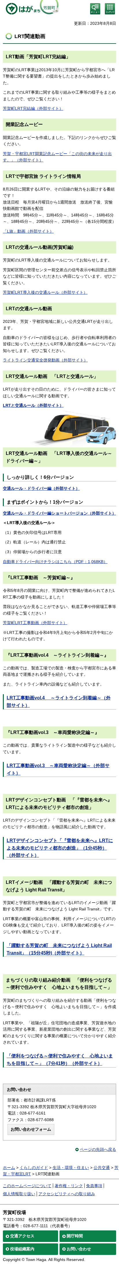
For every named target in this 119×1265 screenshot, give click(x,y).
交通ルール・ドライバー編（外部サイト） (41, 488)
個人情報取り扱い (19, 1193)
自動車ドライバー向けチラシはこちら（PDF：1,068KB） (55, 561)
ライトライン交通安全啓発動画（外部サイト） (45, 360)
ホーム (9, 1167)
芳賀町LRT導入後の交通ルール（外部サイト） (45, 292)
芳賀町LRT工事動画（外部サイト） (35, 622)
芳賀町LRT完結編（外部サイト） (33, 108)
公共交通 (102, 1167)
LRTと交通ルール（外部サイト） (33, 405)
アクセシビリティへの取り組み (66, 1193)
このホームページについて (27, 1185)
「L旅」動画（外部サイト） (28, 231)
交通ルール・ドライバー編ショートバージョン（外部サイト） (59, 513)
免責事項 (94, 1185)
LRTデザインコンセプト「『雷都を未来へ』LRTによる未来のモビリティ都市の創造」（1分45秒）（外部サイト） (60, 848)
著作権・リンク (69, 1185)
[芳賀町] (31, 8)
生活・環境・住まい (71, 1167)
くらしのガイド (34, 1167)
